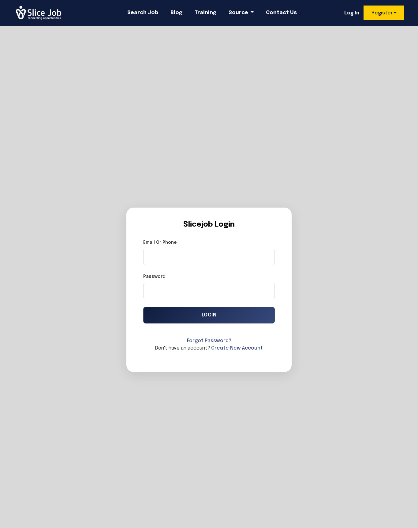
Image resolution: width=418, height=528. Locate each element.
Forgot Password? (209, 340)
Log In (351, 13)
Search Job (142, 12)
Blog (176, 12)
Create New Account (237, 348)
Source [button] (239, 12)
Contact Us (281, 12)
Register (382, 13)
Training (205, 12)
